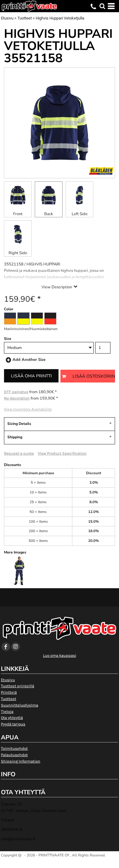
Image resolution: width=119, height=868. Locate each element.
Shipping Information (20, 761)
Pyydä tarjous (13, 724)
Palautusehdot (14, 754)
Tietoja (7, 711)
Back (48, 214)
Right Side (18, 253)
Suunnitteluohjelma (19, 705)
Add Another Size (29, 359)
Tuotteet (24, 18)
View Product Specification (62, 453)
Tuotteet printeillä (17, 686)
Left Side (80, 214)
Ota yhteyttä (12, 717)
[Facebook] (6, 646)
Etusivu (7, 18)
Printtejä (9, 692)
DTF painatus (16, 392)
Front (18, 214)
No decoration (17, 398)
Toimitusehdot (14, 748)
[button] (102, 6)
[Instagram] (15, 646)
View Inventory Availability (28, 409)
